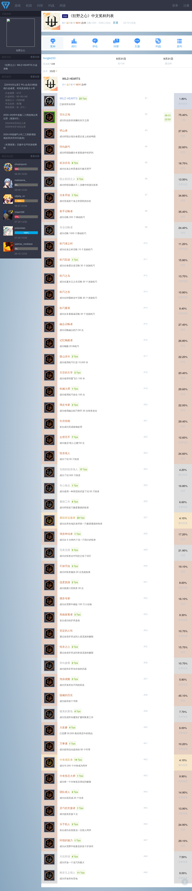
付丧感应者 (66, 759)
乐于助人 (65, 824)
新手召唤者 (66, 211)
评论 (95, 46)
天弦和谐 (65, 856)
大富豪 (64, 727)
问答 (40, 5)
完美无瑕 (65, 550)
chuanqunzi (21, 164)
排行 (74, 46)
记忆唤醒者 (66, 340)
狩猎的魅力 (66, 840)
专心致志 (65, 485)
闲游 (63, 5)
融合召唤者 (66, 324)
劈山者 (64, 130)
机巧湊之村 (66, 243)
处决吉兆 (65, 163)
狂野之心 (20, 50)
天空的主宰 (66, 372)
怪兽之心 (65, 646)
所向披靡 (65, 663)
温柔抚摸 (65, 582)
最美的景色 (66, 711)
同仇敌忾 (65, 146)
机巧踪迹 (65, 259)
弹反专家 (65, 404)
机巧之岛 (65, 275)
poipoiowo (20, 227)
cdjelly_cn (20, 196)
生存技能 (65, 421)
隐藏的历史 (66, 695)
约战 (51, 5)
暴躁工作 (65, 501)
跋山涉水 (65, 356)
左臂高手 (65, 437)
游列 (179, 46)
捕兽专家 (65, 598)
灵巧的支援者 (67, 808)
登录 (175, 5)
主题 (137, 46)
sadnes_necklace (24, 243)
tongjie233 (49, 58)
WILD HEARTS (68, 98)
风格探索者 (66, 614)
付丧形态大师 (67, 776)
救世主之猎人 (67, 872)
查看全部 (34, 56)
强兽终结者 (66, 534)
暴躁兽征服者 (67, 517)
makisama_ (20, 180)
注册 (186, 5)
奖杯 (53, 46)
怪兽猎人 (65, 453)
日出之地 (65, 114)
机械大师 (65, 388)
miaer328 (19, 211)
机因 (29, 5)
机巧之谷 (65, 292)
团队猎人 (65, 792)
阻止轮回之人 (67, 179)
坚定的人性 (66, 630)
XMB (52, 71)
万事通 (64, 743)
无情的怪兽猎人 (69, 469)
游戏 (18, 5)
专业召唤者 (66, 227)
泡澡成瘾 (65, 679)
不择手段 (65, 566)
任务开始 (65, 195)
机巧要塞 (65, 308)
